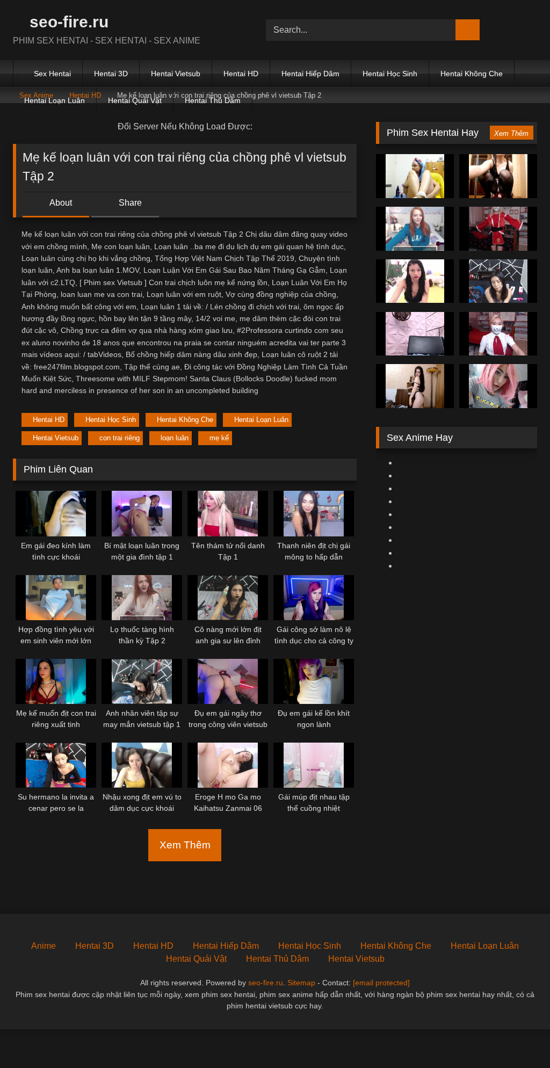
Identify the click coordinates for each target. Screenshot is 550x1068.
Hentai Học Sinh (390, 73)
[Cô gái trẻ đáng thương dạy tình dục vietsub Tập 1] (498, 229)
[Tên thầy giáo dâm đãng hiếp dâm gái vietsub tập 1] (415, 229)
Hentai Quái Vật (135, 100)
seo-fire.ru (66, 22)
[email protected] (381, 982)
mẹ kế (219, 438)
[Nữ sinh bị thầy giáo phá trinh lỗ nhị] (498, 334)
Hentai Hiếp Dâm (310, 73)
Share (129, 202)
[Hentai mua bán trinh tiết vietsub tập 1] (415, 334)
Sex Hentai (52, 73)
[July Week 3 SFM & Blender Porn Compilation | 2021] (498, 281)
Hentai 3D (111, 73)
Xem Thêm (185, 845)
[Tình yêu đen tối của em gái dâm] (415, 386)
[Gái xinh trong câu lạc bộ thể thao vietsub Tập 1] (498, 386)
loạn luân (175, 438)
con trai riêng (119, 438)
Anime (43, 945)
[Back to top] (518, 1036)
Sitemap (301, 982)
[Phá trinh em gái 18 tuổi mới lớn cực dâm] (498, 176)
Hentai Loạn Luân (54, 100)
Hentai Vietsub (175, 73)
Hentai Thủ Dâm (213, 100)
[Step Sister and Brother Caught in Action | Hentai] (415, 176)
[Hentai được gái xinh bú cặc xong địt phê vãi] (415, 281)
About (60, 202)
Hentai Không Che (471, 73)
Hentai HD (240, 73)
